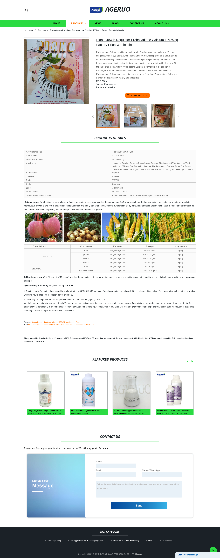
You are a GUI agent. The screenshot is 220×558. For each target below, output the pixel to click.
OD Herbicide (138, 338)
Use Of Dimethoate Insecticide (158, 338)
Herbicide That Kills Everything (126, 540)
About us (161, 23)
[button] (26, 10)
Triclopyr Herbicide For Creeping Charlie (87, 540)
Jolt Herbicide (178, 338)
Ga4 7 (150, 540)
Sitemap (138, 554)
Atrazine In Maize (46, 338)
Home (56, 23)
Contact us (136, 23)
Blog (115, 23)
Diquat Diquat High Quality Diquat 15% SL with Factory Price (56, 322)
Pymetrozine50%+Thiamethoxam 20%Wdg (72, 338)
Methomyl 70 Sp (54, 540)
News (97, 23)
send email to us (139, 95)
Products (77, 23)
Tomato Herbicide (123, 338)
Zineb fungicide (31, 338)
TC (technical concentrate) (103, 338)
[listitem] (110, 115)
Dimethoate (39, 341)
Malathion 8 (167, 540)
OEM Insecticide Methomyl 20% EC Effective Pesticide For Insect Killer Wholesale (61, 325)
